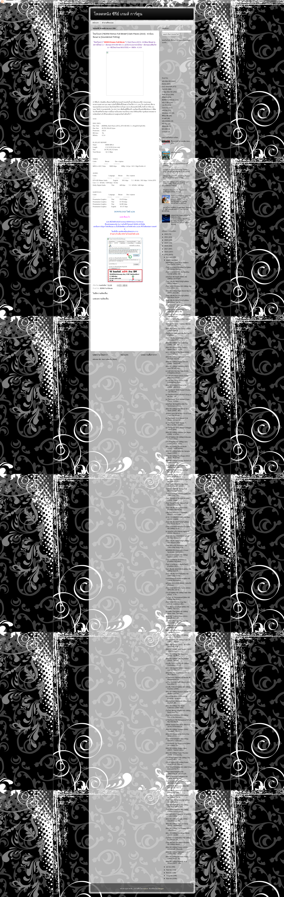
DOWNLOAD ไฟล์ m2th (124, 212)
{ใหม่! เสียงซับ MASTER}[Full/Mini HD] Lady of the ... (177, 339)
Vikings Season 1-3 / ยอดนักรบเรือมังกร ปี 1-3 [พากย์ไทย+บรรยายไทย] (176, 176)
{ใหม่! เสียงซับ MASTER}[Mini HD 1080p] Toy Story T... (177, 791)
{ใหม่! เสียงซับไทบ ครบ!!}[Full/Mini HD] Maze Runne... (177, 296)
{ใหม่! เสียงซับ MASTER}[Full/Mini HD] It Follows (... (177, 282)
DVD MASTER (167, 86)
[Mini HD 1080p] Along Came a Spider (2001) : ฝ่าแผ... (176, 348)
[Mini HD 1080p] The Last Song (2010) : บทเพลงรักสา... (177, 824)
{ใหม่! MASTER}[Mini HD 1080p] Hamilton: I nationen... (177, 739)
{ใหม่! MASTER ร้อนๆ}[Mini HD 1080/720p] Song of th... (176, 546)
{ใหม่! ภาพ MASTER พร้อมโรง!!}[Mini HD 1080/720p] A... (178, 782)
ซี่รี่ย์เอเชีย (165, 126)
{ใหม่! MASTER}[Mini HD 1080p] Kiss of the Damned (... (177, 716)
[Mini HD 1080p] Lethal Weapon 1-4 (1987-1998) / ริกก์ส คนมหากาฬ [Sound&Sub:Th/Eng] (175, 183)
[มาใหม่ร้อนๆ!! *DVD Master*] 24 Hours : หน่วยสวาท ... (177, 419)
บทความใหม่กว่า (100, 355)
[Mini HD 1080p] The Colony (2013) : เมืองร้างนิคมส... (178, 329)
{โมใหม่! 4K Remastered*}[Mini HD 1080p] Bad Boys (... (178, 598)
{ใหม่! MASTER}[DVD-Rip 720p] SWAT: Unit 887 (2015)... (177, 485)
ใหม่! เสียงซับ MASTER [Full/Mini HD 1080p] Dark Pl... (178, 570)
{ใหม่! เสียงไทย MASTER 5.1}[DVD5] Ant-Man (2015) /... (178, 480)
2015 (166, 254)
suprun (145, 888)
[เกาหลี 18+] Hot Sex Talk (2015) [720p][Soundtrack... (177, 372)
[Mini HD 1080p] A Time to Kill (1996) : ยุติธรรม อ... (176, 386)
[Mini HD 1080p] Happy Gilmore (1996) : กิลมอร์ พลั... (177, 362)
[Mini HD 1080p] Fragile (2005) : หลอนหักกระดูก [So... (177, 820)
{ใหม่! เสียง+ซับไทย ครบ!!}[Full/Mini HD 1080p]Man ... (178, 801)
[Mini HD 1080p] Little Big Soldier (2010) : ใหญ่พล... (177, 659)
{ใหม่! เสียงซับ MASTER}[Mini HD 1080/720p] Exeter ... (177, 574)
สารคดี (164, 118)
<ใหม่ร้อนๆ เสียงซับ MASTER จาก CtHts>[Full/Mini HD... (177, 475)
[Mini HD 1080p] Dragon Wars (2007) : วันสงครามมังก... (176, 749)
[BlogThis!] (120, 285)
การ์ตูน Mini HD (167, 92)
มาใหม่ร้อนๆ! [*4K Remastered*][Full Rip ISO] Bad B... (178, 721)
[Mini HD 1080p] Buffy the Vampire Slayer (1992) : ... (178, 452)
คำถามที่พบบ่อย (107, 23)
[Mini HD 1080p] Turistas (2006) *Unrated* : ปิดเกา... (177, 730)
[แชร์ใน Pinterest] (126, 285)
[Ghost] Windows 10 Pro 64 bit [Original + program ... (176, 697)
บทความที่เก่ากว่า (149, 355)
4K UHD (165, 129)
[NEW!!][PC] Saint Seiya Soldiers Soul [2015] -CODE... (177, 263)
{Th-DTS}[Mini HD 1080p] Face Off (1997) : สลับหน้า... (178, 640)
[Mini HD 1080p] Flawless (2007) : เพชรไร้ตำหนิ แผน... (178, 367)
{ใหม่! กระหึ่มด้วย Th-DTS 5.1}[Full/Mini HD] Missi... (176, 560)
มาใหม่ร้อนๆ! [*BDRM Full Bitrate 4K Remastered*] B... (178, 678)
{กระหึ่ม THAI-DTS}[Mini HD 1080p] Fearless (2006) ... (178, 688)
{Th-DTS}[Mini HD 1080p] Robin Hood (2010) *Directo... (177, 763)
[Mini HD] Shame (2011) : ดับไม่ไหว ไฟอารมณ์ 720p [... (178, 645)
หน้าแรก (96, 23)
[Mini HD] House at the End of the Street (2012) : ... (177, 735)
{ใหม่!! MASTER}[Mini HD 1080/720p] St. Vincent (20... (176, 772)
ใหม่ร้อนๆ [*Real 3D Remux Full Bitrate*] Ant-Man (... (176, 471)
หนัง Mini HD (166, 81)
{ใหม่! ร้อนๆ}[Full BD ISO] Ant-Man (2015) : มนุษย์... (177, 499)
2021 (166, 237)
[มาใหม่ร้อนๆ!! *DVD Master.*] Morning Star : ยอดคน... (176, 424)
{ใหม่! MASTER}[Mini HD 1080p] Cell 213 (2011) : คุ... (178, 287)
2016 (166, 252)
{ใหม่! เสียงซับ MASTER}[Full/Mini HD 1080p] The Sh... (177, 301)
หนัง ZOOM (166, 121)
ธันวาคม (169, 257)
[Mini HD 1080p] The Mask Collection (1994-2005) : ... (176, 706)
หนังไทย (164, 110)
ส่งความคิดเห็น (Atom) (109, 359)
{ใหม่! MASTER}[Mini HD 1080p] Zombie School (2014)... (177, 810)
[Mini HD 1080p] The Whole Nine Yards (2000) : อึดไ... (177, 409)
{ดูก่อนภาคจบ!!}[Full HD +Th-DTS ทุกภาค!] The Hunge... (178, 414)
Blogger (161, 888)
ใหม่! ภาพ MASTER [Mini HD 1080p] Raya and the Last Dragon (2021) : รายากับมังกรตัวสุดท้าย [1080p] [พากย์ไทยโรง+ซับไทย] (181, 199)
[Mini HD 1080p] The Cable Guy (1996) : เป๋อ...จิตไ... (177, 343)
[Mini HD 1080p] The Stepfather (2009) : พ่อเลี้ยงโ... (177, 655)
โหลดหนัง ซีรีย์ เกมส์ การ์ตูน (118, 14)
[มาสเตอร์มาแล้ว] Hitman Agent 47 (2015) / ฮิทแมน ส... (177, 532)
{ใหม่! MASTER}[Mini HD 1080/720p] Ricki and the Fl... (178, 768)
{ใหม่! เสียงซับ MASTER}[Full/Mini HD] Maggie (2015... (177, 541)
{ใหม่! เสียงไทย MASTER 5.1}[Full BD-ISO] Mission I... (177, 537)
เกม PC (164, 105)
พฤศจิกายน (170, 260)
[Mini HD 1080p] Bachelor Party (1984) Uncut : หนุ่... (177, 857)
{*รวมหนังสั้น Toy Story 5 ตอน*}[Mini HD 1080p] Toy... (178, 744)
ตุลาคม (168, 867)
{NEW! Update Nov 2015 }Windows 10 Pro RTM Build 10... (178, 725)
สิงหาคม (169, 873)
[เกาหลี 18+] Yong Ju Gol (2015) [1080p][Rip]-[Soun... (177, 381)
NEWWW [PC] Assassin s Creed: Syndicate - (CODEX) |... (177, 551)
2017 (166, 249)
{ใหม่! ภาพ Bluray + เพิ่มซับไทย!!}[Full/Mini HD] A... (177, 565)
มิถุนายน (169, 878)
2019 (166, 243)
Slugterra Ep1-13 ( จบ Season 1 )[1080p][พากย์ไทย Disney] (174, 190)
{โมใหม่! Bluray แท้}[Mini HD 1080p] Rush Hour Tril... (178, 711)
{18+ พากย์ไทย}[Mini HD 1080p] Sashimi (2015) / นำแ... (177, 556)
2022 (166, 234)
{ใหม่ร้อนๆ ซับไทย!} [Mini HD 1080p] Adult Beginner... (178, 315)
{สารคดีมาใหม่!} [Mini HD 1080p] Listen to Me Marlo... (177, 636)
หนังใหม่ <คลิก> (176, 152)
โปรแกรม (165, 108)
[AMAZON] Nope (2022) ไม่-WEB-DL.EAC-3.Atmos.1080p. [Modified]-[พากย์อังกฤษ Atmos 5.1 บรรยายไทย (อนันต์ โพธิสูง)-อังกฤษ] (181, 220)
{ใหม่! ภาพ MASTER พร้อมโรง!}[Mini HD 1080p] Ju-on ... (178, 527)
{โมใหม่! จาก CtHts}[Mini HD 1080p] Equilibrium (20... (178, 838)
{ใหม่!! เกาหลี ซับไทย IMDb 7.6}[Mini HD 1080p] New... (178, 320)
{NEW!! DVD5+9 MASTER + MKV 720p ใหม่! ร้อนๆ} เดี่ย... (177, 310)
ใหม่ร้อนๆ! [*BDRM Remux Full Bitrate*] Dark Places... (176, 490)
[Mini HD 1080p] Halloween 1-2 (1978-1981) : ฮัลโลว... (177, 853)
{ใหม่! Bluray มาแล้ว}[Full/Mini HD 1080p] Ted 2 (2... (177, 607)
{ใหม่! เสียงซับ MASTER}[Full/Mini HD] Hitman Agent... (177, 523)
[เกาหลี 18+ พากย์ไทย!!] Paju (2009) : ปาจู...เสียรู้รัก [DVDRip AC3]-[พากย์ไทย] (176, 170)
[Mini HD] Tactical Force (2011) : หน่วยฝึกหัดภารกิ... (177, 617)
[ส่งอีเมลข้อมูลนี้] (118, 285)
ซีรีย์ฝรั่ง (164, 97)
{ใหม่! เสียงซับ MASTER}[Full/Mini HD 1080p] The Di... (177, 796)
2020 (166, 240)
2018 (166, 246)
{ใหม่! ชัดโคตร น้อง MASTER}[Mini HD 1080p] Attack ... (177, 843)
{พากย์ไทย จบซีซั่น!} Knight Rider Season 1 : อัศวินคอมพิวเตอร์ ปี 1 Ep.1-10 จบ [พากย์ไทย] (176, 209)
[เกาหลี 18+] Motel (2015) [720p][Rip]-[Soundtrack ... (177, 376)
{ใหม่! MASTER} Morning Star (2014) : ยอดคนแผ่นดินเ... (176, 603)
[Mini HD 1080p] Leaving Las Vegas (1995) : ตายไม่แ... (178, 433)
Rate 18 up (166, 94)
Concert (165, 132)
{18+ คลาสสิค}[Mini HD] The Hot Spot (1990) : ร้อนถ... (177, 622)
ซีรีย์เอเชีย (165, 116)
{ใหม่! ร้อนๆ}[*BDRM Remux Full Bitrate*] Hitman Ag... (177, 504)
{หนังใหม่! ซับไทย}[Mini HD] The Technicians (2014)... (177, 405)
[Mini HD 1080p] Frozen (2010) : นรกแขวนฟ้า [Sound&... (177, 848)
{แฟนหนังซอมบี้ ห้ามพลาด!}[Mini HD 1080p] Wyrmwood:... (178, 579)
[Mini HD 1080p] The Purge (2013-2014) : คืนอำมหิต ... (178, 457)
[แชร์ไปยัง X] (122, 285)
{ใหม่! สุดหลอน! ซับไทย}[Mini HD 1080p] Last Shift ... (177, 466)
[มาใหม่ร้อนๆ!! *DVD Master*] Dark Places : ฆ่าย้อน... (177, 400)
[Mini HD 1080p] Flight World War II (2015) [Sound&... (178, 292)
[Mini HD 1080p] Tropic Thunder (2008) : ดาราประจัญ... (177, 754)
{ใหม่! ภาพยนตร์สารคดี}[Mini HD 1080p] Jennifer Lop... (177, 777)
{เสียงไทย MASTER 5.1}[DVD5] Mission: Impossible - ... (176, 513)
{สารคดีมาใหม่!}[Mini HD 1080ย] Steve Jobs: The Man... (177, 612)
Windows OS (166, 113)
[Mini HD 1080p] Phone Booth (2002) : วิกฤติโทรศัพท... (176, 447)
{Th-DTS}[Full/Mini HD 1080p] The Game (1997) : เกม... (178, 758)
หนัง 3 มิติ (165, 102)
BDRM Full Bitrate (106, 288)
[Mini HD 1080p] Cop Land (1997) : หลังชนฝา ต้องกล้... (178, 358)
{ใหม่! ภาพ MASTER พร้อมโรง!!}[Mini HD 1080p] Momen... (178, 268)
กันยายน (169, 870)
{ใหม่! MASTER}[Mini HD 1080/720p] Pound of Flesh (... (178, 306)
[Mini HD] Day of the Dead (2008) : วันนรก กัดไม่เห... (178, 353)
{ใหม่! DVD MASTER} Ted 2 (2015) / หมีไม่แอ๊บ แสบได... (178, 589)
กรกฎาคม (169, 875)
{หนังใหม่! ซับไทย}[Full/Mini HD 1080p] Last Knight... (176, 277)
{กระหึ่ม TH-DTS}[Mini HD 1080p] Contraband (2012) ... (177, 664)
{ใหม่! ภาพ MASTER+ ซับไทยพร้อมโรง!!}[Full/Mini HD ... (177, 273)
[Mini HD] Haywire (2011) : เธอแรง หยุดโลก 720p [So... (177, 669)
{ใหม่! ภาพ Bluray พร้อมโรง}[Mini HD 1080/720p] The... (178, 494)
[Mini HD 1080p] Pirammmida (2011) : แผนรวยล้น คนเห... (178, 631)
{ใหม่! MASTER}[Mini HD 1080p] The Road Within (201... (177, 805)
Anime (164, 84)
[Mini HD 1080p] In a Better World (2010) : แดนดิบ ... (177, 834)
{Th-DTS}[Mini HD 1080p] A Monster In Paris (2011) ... (178, 438)
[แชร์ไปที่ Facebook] (124, 285)
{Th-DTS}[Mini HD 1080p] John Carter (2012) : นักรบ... (177, 442)
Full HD (164, 89)
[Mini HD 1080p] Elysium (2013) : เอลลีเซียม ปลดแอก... (178, 692)
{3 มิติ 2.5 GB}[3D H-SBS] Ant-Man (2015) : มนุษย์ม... (178, 518)
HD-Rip (164, 124)
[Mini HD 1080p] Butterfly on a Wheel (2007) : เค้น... (176, 862)
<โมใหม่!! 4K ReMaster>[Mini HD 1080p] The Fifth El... (177, 787)
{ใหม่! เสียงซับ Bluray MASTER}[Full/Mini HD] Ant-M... (176, 508)
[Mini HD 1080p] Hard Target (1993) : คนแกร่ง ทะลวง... (178, 650)
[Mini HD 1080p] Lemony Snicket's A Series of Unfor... (178, 461)
